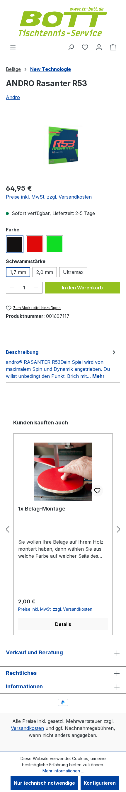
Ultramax (73, 272)
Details (63, 624)
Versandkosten (27, 728)
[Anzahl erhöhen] (36, 287)
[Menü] (13, 47)
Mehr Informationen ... (63, 770)
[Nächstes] (118, 529)
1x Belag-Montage (41, 509)
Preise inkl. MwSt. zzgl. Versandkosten (49, 197)
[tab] (61, 363)
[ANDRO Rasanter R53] (63, 145)
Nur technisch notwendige (44, 783)
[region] (63, 145)
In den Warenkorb (82, 288)
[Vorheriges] (7, 529)
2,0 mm (44, 272)
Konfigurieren (100, 783)
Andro (13, 97)
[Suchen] (71, 47)
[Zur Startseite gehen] (63, 21)
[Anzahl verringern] (12, 287)
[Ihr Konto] (99, 47)
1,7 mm (18, 272)
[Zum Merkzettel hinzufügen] (97, 490)
